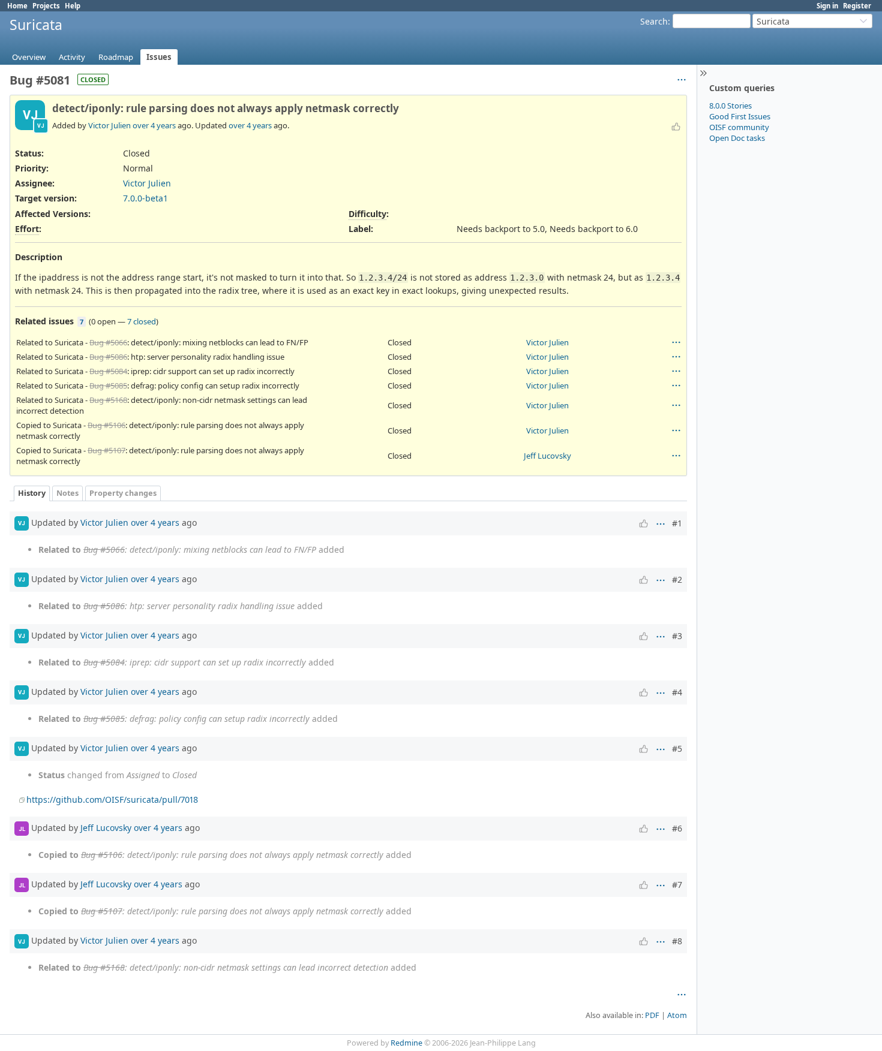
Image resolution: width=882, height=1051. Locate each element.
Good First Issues (739, 116)
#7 (677, 884)
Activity (72, 57)
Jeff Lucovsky (547, 455)
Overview (29, 57)
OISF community (739, 127)
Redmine (406, 1043)
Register (857, 5)
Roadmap (115, 57)
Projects (46, 5)
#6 (677, 828)
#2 (677, 579)
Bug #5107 (106, 450)
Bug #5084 (108, 371)
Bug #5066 (108, 342)
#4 (677, 692)
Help (72, 5)
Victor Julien (109, 125)
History (32, 493)
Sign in (827, 5)
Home (17, 5)
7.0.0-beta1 (145, 198)
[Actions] (676, 342)
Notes (67, 493)
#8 (677, 941)
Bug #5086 (108, 356)
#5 (677, 748)
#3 (677, 636)
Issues (159, 57)
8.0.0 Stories (730, 105)
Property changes (123, 493)
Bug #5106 (106, 425)
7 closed (141, 321)
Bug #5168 (108, 399)
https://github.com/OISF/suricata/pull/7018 (112, 799)
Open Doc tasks (737, 137)
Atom (677, 1015)
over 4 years (154, 125)
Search (654, 21)
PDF (652, 1015)
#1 (677, 523)
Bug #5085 (108, 385)
